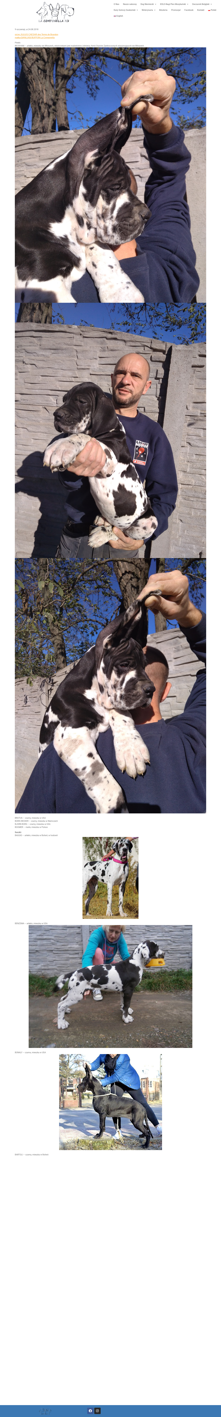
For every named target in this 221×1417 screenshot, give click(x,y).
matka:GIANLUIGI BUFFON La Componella (35, 37)
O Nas (116, 4)
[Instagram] (97, 1411)
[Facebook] (90, 1411)
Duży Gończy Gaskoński (124, 10)
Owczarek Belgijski (200, 4)
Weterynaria (147, 10)
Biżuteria (163, 10)
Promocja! (176, 10)
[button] (148, 4)
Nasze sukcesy (130, 4)
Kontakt (200, 10)
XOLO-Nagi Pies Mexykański (173, 4)
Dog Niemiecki (147, 4)
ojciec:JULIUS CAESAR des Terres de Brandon (36, 34)
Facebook (188, 10)
